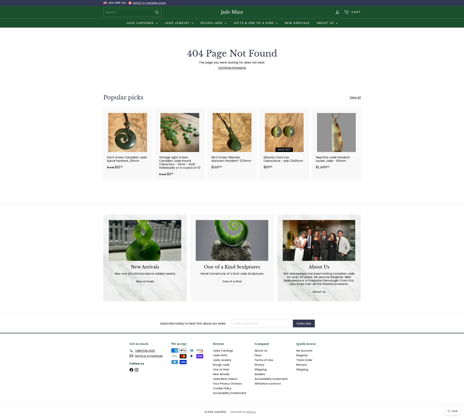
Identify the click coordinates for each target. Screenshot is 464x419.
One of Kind (221, 369)
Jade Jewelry (178, 23)
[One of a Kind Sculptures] (232, 240)
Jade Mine (232, 12)
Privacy (259, 365)
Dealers (260, 374)
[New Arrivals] (145, 240)
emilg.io (251, 412)
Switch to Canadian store (149, 3)
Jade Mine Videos (225, 379)
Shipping (260, 369)
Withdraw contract (268, 383)
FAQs (258, 355)
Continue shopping (232, 68)
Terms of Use (264, 360)
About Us (326, 23)
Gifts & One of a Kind (254, 23)
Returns (301, 365)
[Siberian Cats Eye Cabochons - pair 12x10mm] (284, 140)
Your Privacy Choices (227, 383)
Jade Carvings (140, 23)
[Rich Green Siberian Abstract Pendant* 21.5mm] (232, 140)
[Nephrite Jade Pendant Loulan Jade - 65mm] (336, 140)
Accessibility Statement (229, 393)
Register (302, 355)
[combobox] (132, 12)
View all (355, 97)
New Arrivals (297, 23)
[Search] (157, 12)
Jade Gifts (220, 355)
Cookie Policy (222, 388)
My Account (304, 350)
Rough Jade (212, 23)
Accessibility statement (271, 379)
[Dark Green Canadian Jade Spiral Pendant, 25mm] (127, 140)
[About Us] (319, 240)
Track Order (304, 360)
